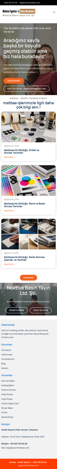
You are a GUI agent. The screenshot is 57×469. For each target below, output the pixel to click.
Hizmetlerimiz (7, 359)
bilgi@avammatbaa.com (29, 2)
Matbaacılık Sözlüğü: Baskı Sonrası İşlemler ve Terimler (24, 258)
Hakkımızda (6, 354)
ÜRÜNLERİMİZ (13, 80)
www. (20, 465)
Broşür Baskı (7, 408)
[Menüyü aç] (54, 12)
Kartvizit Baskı (8, 380)
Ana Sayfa (6, 350)
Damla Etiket (7, 417)
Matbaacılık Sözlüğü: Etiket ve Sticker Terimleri (21, 151)
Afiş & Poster (7, 394)
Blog (3, 363)
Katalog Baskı (7, 385)
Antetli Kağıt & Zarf (10, 403)
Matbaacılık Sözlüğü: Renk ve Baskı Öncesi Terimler (24, 205)
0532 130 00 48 (40, 310)
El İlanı (4, 412)
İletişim (4, 368)
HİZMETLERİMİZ (16, 310)
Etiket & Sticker (8, 389)
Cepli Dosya (6, 399)
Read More (10, 157)
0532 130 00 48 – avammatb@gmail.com (26, 88)
